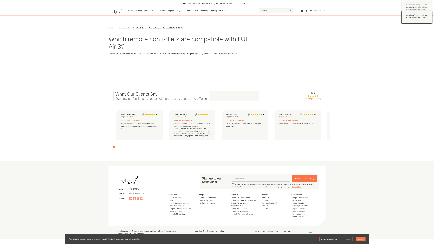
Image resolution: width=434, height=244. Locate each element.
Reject (348, 239)
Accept (361, 239)
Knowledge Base (298, 214)
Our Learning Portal (269, 203)
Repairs (171, 10)
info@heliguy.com (136, 193)
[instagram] (141, 198)
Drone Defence (176, 211)
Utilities (189, 10)
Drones (130, 10)
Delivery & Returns (207, 203)
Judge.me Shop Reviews (130, 120)
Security (204, 10)
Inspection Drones (238, 206)
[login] (306, 10)
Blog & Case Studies (300, 198)
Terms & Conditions (208, 198)
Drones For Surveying (239, 203)
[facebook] (134, 198)
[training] (311, 10)
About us (265, 198)
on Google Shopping (313, 99)
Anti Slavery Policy (207, 200)
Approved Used (175, 198)
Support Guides (298, 211)
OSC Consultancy (177, 206)
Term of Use (260, 231)
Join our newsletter (302, 178)
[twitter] (138, 198)
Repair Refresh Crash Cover (180, 203)
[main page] (115, 10)
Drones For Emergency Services (243, 200)
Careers (265, 206)
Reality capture (218, 10)
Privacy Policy (296, 187)
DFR (196, 10)
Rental (146, 10)
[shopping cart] (302, 10)
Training (138, 10)
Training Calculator (300, 206)
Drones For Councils (239, 208)
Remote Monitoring (177, 214)
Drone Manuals (298, 217)
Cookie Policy (286, 231)
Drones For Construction (240, 198)
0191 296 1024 (320, 10)
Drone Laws (296, 200)
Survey (154, 10)
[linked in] (130, 198)
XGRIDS (163, 10)
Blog (178, 10)
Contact (265, 208)
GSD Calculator (298, 203)
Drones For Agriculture (239, 211)
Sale (171, 200)
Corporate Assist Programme (181, 208)
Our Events (266, 200)
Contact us (240, 3)
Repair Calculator (299, 208)
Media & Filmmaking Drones (242, 214)
